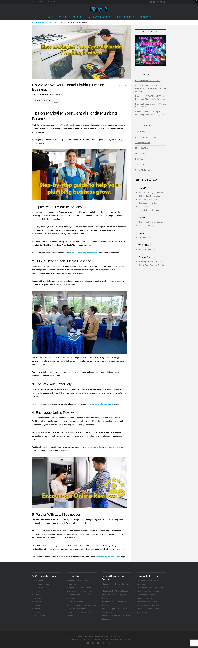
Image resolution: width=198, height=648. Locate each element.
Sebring (37, 609)
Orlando (37, 605)
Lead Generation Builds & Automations (148, 610)
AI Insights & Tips (142, 143)
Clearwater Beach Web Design (151, 588)
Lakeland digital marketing (108, 557)
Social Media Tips (142, 170)
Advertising (140, 132)
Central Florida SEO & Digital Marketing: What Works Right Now (150, 113)
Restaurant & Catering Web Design (114, 596)
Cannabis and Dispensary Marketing (78, 596)
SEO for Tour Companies (149, 196)
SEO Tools (139, 164)
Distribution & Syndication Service (79, 614)
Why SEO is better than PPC (147, 81)
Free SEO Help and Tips (114, 639)
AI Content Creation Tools (146, 137)
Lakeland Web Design (147, 602)
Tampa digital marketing (102, 404)
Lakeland (37, 598)
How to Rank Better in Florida (151, 265)
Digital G (71, 639)
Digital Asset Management (79, 588)
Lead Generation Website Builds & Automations (116, 617)
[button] (196, 2)
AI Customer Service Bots (79, 591)
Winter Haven (39, 616)
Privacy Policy (99, 639)
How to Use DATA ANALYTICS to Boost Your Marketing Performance (150, 97)
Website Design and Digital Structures (79, 582)
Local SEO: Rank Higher (148, 210)
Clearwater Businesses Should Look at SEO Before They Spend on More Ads (150, 88)
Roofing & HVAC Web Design (115, 591)
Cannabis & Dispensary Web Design (115, 603)
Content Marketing (146, 225)
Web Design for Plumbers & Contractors (114, 610)
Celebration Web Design (148, 581)
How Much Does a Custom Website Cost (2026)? (150, 105)
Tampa (36, 612)
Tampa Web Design (146, 595)
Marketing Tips (141, 148)
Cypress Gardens (41, 584)
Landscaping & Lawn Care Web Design (116, 586)
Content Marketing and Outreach (82, 605)
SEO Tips (37, 94)
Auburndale (38, 581)
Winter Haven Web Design (149, 605)
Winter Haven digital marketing (84, 253)
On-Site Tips (140, 153)
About (89, 639)
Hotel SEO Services (147, 250)
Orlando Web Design (147, 598)
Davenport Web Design (148, 584)
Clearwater (38, 588)
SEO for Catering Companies (150, 192)
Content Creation (75, 602)
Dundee (37, 591)
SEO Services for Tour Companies (148, 205)
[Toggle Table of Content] (54, 101)
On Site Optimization (77, 609)
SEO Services (144, 237)
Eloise (36, 595)
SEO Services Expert (147, 199)
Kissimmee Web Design (148, 591)
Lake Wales (39, 602)
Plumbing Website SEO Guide (151, 262)
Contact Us (81, 639)
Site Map (127, 639)
